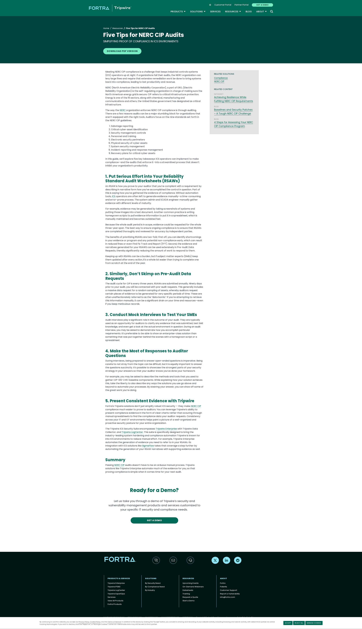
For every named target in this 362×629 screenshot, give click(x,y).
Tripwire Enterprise (166, 428)
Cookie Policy (95, 622)
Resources (233, 11)
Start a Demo (189, 600)
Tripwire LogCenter (132, 432)
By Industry (150, 590)
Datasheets (188, 590)
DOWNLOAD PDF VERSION (122, 51)
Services (215, 11)
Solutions (198, 11)
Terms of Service (114, 622)
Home (106, 28)
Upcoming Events (191, 583)
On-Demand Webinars (193, 586)
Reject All (299, 623)
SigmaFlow (148, 445)
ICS (114, 196)
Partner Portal (241, 4)
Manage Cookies (314, 623)
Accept (288, 623)
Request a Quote (190, 597)
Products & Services (119, 578)
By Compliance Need (155, 586)
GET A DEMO (262, 5)
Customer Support (228, 590)
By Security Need (152, 583)
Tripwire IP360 (114, 586)
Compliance (221, 78)
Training (186, 593)
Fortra (222, 583)
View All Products (115, 600)
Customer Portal (222, 4)
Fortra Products (115, 604)
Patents (223, 586)
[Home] (110, 8)
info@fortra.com (227, 597)
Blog (249, 11)
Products (178, 11)
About (261, 11)
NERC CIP (196, 406)
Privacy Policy (84, 622)
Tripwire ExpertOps (116, 593)
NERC (123, 110)
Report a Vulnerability (230, 593)
